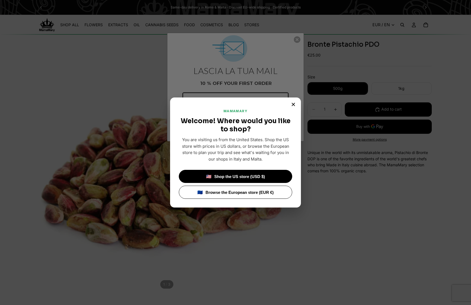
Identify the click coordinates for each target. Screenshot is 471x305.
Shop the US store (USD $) (235, 176)
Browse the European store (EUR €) (235, 192)
